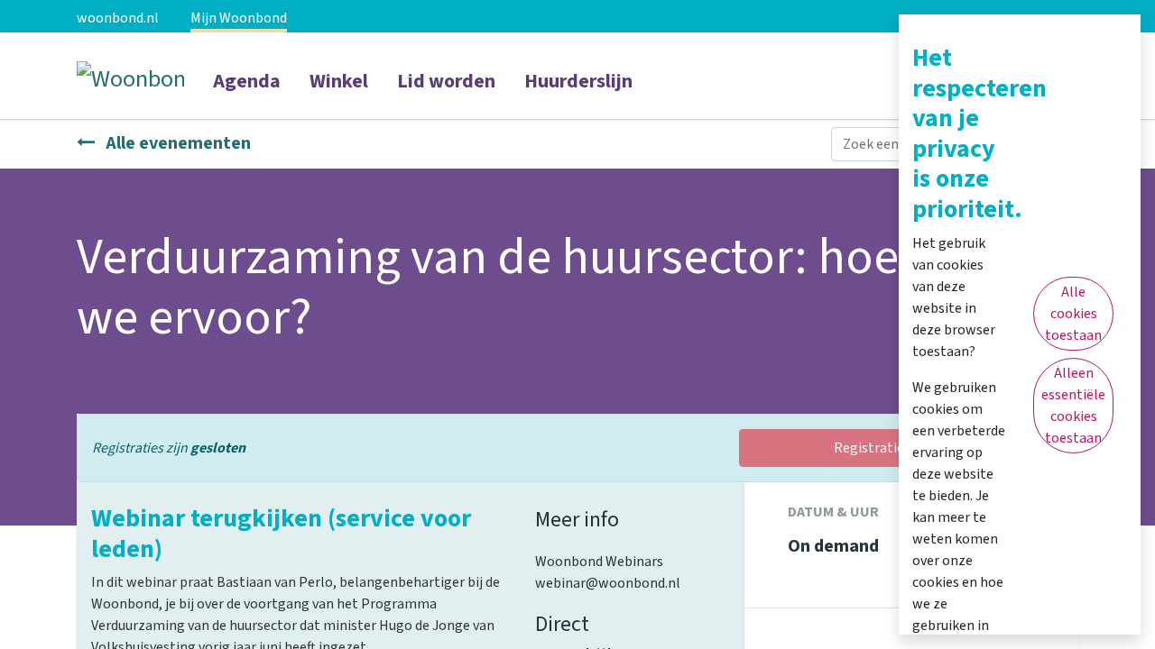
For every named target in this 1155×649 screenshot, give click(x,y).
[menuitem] (247, 93)
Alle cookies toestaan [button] (1073, 313)
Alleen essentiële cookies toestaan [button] (1073, 405)
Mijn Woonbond (238, 18)
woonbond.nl (118, 18)
